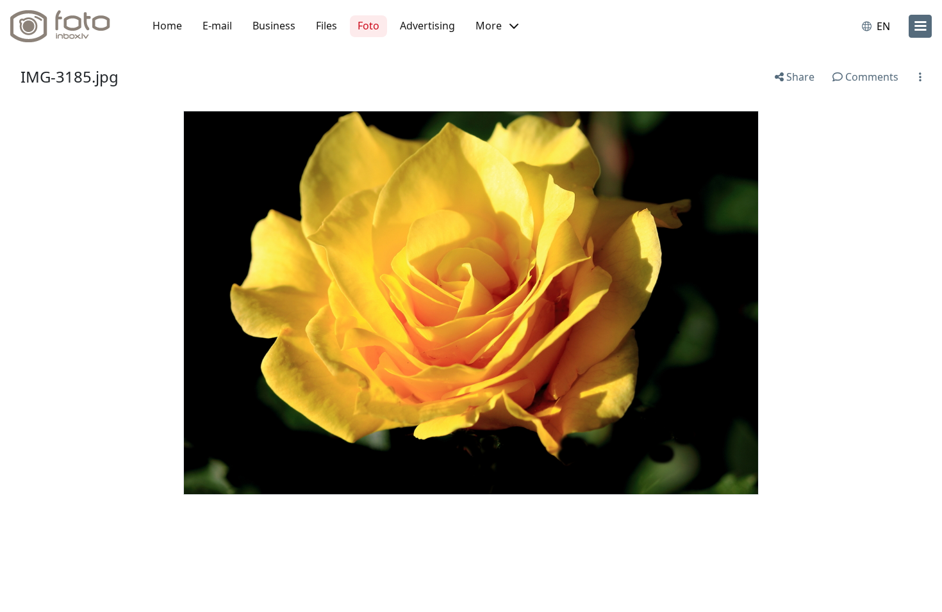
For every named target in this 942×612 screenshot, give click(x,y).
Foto (368, 26)
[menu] (920, 26)
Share (799, 77)
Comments (870, 77)
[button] (497, 26)
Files (326, 26)
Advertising (427, 26)
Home (167, 26)
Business (273, 26)
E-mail (217, 26)
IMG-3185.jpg (70, 76)
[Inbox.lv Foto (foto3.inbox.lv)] (67, 26)
